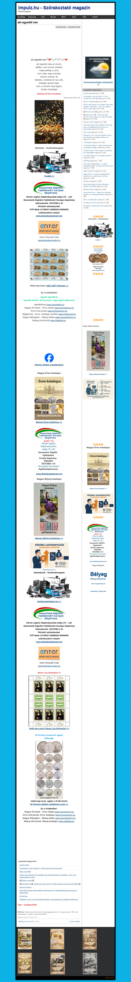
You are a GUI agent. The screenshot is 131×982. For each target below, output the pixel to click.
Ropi (74, 17)
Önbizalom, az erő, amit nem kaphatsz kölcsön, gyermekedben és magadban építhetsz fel (49, 899)
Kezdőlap (21, 17)
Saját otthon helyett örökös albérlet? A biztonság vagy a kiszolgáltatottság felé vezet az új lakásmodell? (97, 127)
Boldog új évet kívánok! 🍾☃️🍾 (29, 921)
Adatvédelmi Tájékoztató (98, 591)
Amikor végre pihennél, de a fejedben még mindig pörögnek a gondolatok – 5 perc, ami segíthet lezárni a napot (98, 106)
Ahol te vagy (24, 896)
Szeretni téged (24, 865)
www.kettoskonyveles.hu (49, 240)
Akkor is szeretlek (25, 871)
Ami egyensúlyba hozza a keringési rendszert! (97, 155)
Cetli (42, 17)
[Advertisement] (49, 43)
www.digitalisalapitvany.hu (49, 216)
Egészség (32, 17)
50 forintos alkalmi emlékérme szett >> (49, 804)
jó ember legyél (73, 921)
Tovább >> (49, 176)
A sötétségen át (88, 142)
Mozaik (53, 17)
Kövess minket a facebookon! (49, 365)
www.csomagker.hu (55, 304)
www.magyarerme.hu (64, 308)
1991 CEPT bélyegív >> (57, 286)
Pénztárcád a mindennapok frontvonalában (96, 206)
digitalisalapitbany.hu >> (49, 601)
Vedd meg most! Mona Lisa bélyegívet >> (49, 728)
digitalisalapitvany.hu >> (49, 569)
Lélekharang (87, 161)
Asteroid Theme (109, 978)
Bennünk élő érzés (88, 189)
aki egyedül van (28, 22)
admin (64, 27)
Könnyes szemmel (25, 887)
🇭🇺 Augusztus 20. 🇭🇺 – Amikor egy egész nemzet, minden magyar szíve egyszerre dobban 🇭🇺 (50, 884)
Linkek (95, 17)
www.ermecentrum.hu (57, 311)
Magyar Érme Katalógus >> (49, 422)
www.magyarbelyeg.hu (65, 317)
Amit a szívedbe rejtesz (90, 199)
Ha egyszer (86, 181)
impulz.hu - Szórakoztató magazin (54, 7)
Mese (64, 17)
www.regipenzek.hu (67, 314)
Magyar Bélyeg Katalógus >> (49, 538)
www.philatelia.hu (58, 320)
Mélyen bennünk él (89, 171)
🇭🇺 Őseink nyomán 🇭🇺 (27, 880)
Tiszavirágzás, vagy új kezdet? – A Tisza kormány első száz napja (41, 868)
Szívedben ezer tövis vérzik (91, 202)
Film (84, 17)
